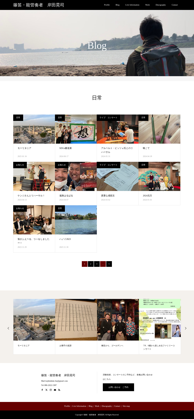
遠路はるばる (66, 195)
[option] (34, 326)
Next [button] (185, 328)
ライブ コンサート (108, 118)
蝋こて (146, 148)
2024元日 (147, 195)
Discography (161, 5)
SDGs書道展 (65, 148)
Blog (117, 5)
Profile (107, 5)
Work (147, 5)
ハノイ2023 (65, 239)
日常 (18, 118)
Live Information (132, 5)
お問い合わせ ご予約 (118, 387)
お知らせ (20, 165)
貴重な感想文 (108, 195)
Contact (175, 5)
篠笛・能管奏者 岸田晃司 (38, 5)
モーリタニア (24, 148)
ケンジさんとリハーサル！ (31, 195)
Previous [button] (8, 328)
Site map (126, 406)
